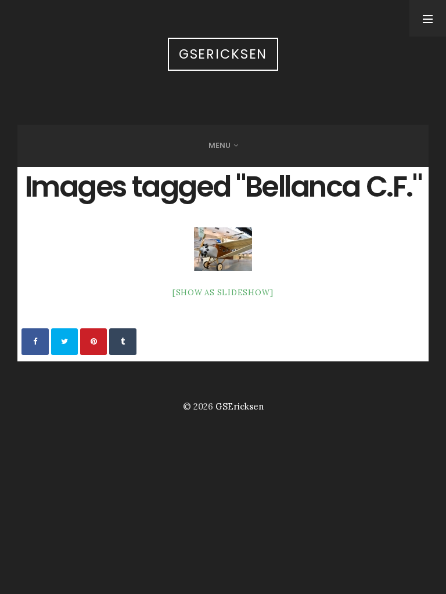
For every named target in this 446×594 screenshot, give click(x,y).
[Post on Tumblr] (122, 341)
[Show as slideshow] (223, 293)
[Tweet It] (64, 341)
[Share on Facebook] (34, 341)
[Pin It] (93, 341)
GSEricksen (223, 54)
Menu (219, 145)
